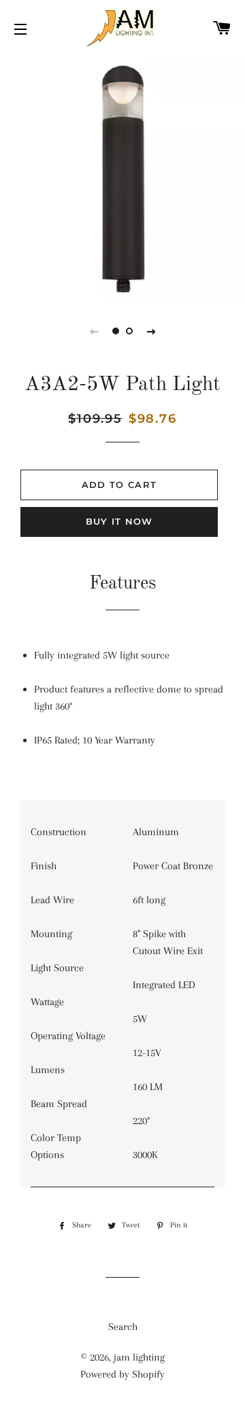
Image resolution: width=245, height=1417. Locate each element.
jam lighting (139, 1357)
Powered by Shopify (122, 1374)
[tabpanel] (122, 176)
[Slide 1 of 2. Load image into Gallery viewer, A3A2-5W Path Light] (115, 331)
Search (122, 1326)
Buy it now (119, 521)
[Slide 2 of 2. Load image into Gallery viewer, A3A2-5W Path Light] (129, 331)
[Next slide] (151, 331)
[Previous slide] (94, 331)
